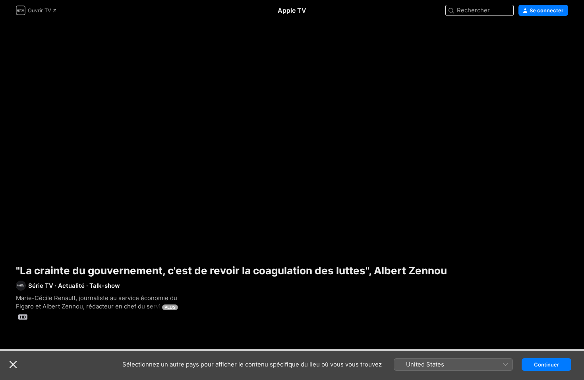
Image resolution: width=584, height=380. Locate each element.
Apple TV (292, 10)
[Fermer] (13, 364)
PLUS (170, 307)
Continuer (546, 364)
